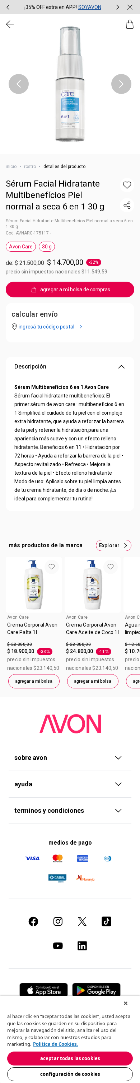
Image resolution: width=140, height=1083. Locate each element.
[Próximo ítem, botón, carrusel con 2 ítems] (118, 7)
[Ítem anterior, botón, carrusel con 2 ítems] (8, 7)
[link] (33, 631)
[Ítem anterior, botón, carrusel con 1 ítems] (19, 84)
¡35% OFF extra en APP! (50, 7)
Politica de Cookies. (55, 1044)
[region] (70, 1039)
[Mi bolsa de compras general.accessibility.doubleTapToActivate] (130, 24)
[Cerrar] (125, 1003)
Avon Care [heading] (18, 617)
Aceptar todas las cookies (70, 1058)
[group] (62, 7)
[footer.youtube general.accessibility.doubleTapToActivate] (58, 946)
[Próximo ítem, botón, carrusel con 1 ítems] (121, 84)
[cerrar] (130, 7)
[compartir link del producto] (127, 205)
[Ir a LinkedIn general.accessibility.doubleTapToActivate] (82, 946)
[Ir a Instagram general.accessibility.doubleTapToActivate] (58, 921)
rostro (30, 166)
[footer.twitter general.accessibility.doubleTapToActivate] (82, 921)
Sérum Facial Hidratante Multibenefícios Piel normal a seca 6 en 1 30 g (55, 195)
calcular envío (34, 314)
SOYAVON (89, 7)
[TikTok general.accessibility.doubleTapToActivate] (107, 921)
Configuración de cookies (70, 1074)
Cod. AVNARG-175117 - (28, 233)
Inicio (11, 166)
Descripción (30, 366)
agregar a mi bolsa (33, 681)
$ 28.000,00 (19, 644)
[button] (70, 84)
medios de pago (70, 842)
